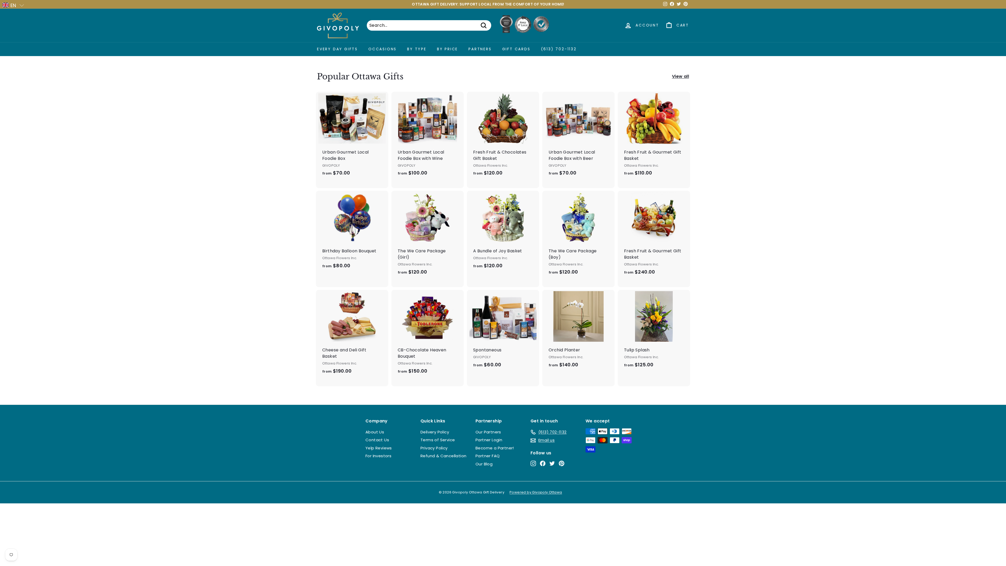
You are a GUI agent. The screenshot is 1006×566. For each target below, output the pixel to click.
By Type (417, 49)
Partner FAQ (487, 456)
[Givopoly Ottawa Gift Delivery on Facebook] (542, 463)
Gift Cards (516, 49)
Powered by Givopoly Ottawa (536, 492)
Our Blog (484, 464)
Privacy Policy (434, 448)
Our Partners (488, 432)
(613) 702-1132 (559, 49)
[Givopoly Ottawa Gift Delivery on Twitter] (552, 463)
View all (680, 76)
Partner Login (488, 440)
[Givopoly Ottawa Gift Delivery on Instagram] (533, 463)
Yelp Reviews (378, 448)
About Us (374, 432)
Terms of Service (437, 440)
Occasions (382, 49)
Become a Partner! (494, 448)
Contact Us (377, 440)
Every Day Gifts (337, 49)
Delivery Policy (434, 432)
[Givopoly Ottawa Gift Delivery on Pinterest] (561, 463)
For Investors (378, 456)
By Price (447, 49)
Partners (479, 49)
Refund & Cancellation (443, 456)
